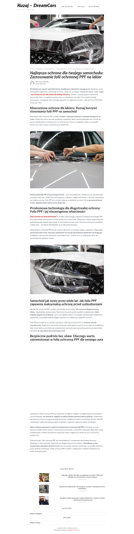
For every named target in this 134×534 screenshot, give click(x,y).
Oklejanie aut (49, 69)
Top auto (81, 6)
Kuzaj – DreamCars (36, 5)
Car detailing (67, 6)
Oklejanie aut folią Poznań (83, 69)
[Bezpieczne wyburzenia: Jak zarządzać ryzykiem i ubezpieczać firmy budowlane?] (44, 489)
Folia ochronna (36, 69)
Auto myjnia (94, 6)
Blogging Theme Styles (74, 530)
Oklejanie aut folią (63, 69)
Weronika (46, 82)
